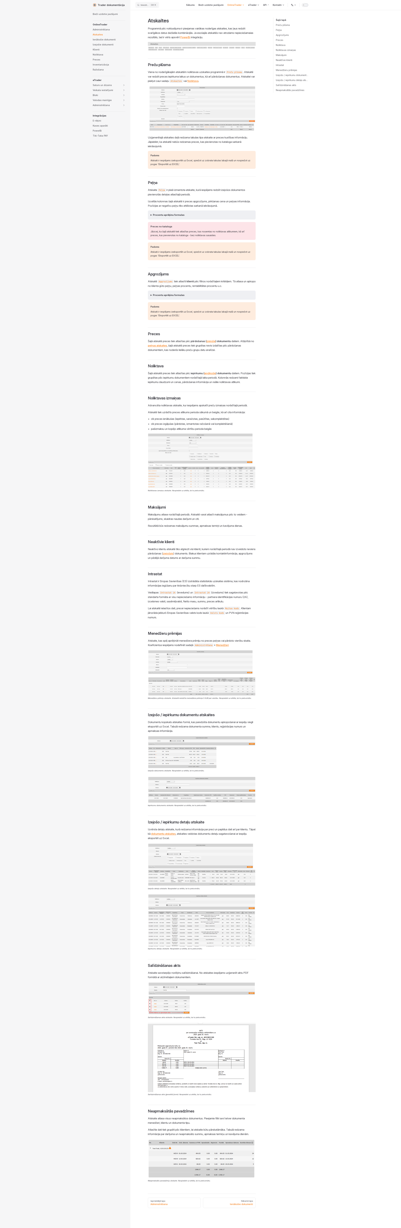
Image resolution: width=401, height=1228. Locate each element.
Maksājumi (281, 55)
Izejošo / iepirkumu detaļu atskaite (292, 80)
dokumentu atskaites (163, 833)
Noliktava (280, 45)
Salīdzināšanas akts (286, 85)
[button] (109, 24)
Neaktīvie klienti (284, 60)
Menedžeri (222, 645)
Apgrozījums (282, 35)
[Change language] (293, 5)
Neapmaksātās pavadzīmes (290, 90)
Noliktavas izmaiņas (286, 50)
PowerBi (185, 37)
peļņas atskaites (157, 345)
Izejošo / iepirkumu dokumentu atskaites (292, 75)
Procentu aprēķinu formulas (169, 215)
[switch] (305, 5)
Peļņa (279, 30)
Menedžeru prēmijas (286, 70)
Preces (279, 40)
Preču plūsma (283, 25)
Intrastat (280, 65)
